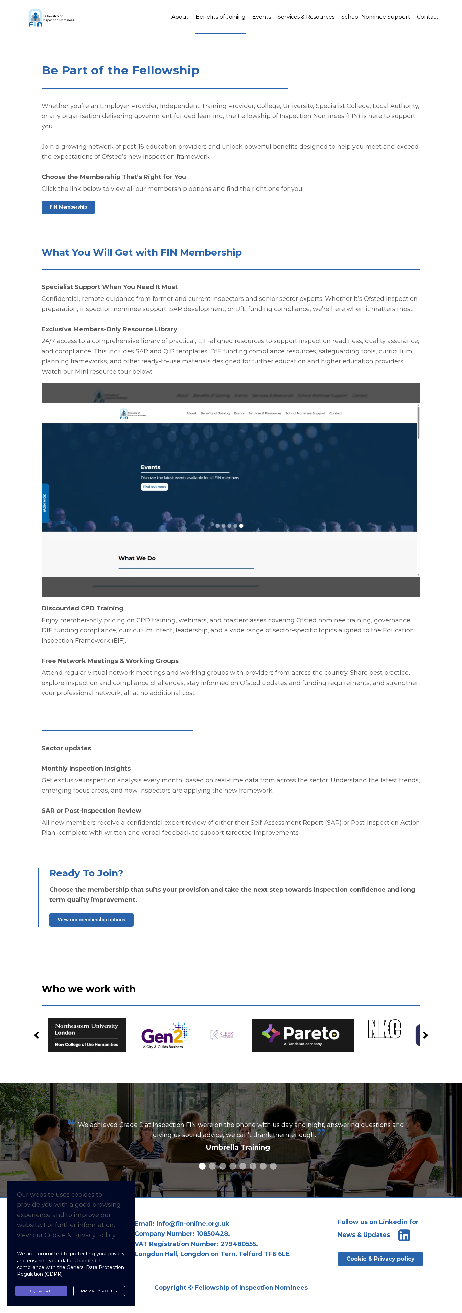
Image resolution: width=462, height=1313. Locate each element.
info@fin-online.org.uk (192, 1223)
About (180, 17)
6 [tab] (253, 1166)
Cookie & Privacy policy (380, 1258)
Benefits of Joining (220, 17)
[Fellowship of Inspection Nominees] (51, 17)
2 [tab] (212, 1166)
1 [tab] (202, 1166)
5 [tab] (242, 1166)
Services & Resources (306, 17)
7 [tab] (263, 1166)
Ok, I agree (41, 1290)
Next (425, 1035)
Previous (36, 1035)
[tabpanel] (237, 1141)
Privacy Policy (99, 1290)
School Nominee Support (375, 17)
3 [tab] (222, 1166)
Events (261, 17)
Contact (428, 17)
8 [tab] (273, 1166)
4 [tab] (232, 1166)
